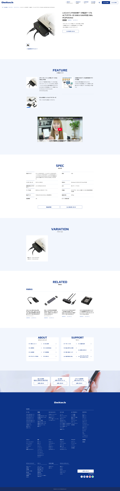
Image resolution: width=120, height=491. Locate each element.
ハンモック (73, 444)
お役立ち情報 (51, 463)
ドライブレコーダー (74, 420)
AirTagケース (51, 447)
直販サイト (61, 466)
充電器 (39, 412)
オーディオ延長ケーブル (63, 426)
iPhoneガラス (62, 441)
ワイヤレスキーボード (41, 453)
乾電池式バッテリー (52, 417)
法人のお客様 (114, 2)
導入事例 (27, 472)
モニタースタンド (85, 436)
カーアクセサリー (74, 412)
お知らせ (27, 476)
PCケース (83, 414)
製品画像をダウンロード (32, 48)
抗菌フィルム (62, 446)
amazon (61, 467)
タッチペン (39, 444)
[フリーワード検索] (99, 2)
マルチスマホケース (52, 443)
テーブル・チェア (73, 443)
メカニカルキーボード (85, 424)
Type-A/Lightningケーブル (30, 415)
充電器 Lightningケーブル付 (42, 421)
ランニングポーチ (40, 452)
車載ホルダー (73, 418)
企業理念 (27, 467)
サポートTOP (40, 466)
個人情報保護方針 (91, 473)
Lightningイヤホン (63, 420)
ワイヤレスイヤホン (63, 417)
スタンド (27, 439)
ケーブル (27, 412)
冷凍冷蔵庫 (73, 447)
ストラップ (39, 456)
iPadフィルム (62, 444)
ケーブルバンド (40, 447)
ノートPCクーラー (85, 435)
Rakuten (61, 469)
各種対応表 (39, 472)
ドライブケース (75, 20)
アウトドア (73, 439)
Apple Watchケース (52, 449)
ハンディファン (40, 449)
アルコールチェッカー (74, 423)
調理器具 (83, 441)
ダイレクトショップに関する (42, 476)
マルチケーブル (28, 423)
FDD (83, 432)
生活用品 (84, 439)
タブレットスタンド (29, 443)
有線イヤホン (62, 418)
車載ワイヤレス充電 (74, 417)
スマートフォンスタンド (30, 441)
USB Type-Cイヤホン (63, 421)
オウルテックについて (30, 463)
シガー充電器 (73, 414)
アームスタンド (28, 446)
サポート (39, 463)
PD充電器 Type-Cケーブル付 (42, 417)
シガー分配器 (73, 415)
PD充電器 (39, 414)
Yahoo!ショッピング (63, 470)
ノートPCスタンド (29, 444)
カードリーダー (84, 420)
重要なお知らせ (40, 473)
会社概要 (27, 469)
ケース (50, 439)
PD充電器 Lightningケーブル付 (42, 415)
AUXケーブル (73, 421)
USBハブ (83, 433)
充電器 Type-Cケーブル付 (41, 424)
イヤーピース (62, 427)
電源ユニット (84, 415)
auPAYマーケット (62, 472)
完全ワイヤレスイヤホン (63, 415)
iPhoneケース (51, 441)
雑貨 (38, 439)
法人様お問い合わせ (70, 31)
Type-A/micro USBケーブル (30, 421)
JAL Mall (61, 473)
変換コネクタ (28, 426)
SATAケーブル (84, 421)
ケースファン (84, 418)
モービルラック (84, 423)
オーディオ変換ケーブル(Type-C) (65, 424)
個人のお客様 (105, 2)
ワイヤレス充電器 (40, 420)
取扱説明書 (48, 207)
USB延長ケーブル (28, 424)
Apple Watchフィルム (63, 449)
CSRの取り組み (28, 473)
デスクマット (39, 446)
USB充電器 (39, 418)
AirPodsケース (51, 446)
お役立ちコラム (51, 466)
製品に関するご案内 (40, 467)
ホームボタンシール (63, 447)
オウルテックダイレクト (64, 463)
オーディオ (62, 412)
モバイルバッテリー (52, 412)
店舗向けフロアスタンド (30, 449)
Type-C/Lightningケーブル (30, 414)
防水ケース (39, 441)
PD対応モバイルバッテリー (53, 414)
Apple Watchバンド (41, 455)
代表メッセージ (28, 466)
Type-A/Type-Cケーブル (30, 418)
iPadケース (50, 444)
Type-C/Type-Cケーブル (30, 417)
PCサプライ (69, 20)
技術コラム (50, 467)
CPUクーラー (84, 417)
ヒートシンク (84, 429)
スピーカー (61, 414)
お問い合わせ (41, 383)
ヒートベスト (73, 446)
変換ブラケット (84, 427)
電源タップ (39, 426)
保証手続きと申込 (40, 470)
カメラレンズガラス (63, 443)
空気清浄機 (73, 424)
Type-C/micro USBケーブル (30, 420)
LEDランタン (73, 441)
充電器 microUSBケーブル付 (42, 423)
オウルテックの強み (29, 470)
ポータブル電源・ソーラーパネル (54, 418)
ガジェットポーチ (40, 450)
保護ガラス (62, 439)
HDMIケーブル (28, 427)
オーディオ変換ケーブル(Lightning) (65, 423)
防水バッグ (39, 443)
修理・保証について (40, 469)
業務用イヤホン (62, 429)
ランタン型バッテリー (52, 420)
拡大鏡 (27, 447)
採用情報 (27, 475)
